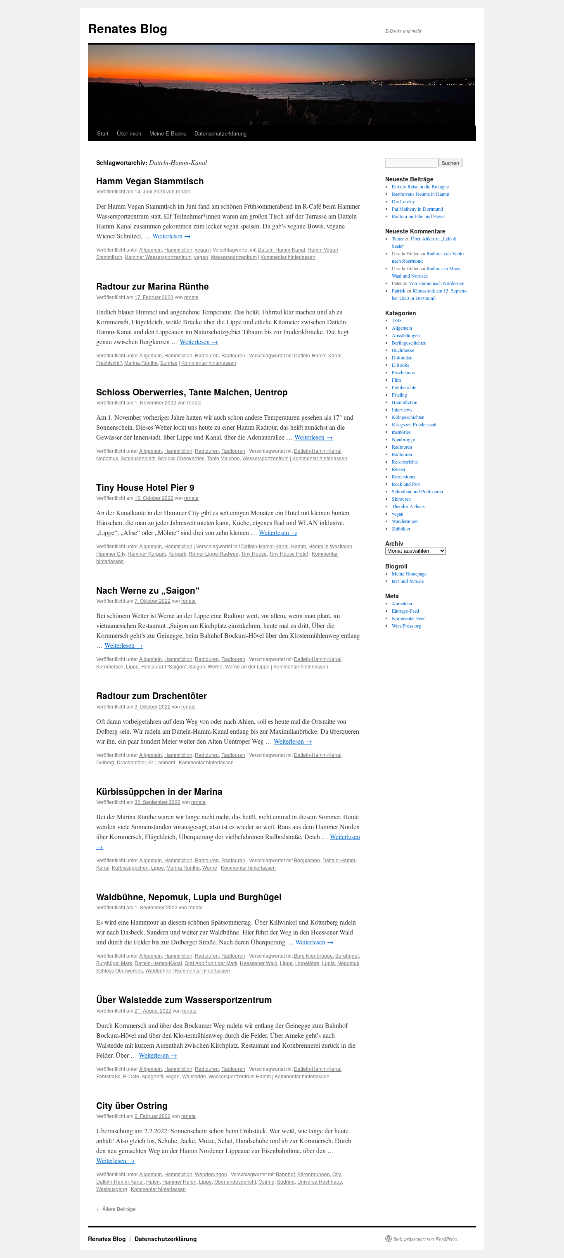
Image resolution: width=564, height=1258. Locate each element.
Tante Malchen (223, 457)
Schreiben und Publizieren (417, 491)
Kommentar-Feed (409, 618)
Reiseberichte (405, 461)
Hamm (298, 545)
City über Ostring (132, 1105)
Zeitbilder (401, 528)
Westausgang (111, 1188)
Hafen (153, 1181)
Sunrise (169, 362)
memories (401, 431)
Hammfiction (178, 249)
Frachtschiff (109, 362)
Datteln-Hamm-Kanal (281, 249)
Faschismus (403, 372)
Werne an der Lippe (247, 666)
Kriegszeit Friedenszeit (414, 424)
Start (103, 133)
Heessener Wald (258, 962)
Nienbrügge (403, 439)
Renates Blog (127, 28)
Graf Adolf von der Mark (211, 962)
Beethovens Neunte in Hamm (420, 193)
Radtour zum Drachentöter (151, 695)
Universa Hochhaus (319, 1181)
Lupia (328, 962)
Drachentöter (131, 762)
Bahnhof (285, 1173)
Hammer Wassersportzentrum (158, 256)
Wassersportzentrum (234, 256)
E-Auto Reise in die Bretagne (420, 186)
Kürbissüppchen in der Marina (159, 791)
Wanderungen (211, 1173)
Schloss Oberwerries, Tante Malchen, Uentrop (192, 391)
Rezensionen (404, 476)
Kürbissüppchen (130, 867)
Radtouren (207, 355)
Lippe (132, 666)
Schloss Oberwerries (181, 457)
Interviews (402, 409)
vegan (202, 249)
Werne (215, 666)
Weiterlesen (171, 235)
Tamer (398, 238)
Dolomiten (402, 357)
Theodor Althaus (408, 506)
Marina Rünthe (141, 362)
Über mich (129, 133)
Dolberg (105, 762)
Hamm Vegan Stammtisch (150, 180)
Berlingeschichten (409, 342)
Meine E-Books (167, 133)
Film (396, 379)
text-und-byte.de (408, 581)
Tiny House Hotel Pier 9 (145, 487)
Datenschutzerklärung (220, 133)
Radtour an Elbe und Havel (418, 216)
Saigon (197, 666)
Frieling (399, 394)
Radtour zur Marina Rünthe (152, 286)
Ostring (266, 1181)
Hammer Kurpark (147, 553)
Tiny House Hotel (288, 553)
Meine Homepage (409, 573)
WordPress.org (406, 625)
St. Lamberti (161, 762)
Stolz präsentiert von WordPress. (425, 1238)
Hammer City (110, 553)
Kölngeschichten (408, 417)
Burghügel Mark (114, 962)
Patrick (398, 290)
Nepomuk (107, 457)
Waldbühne (158, 970)
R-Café (131, 1076)
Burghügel (347, 955)
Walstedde (194, 1076)
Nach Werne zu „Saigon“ (148, 590)
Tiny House (254, 553)
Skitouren (401, 498)
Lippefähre (307, 962)
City (336, 1173)
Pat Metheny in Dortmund (417, 208)
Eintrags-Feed (405, 610)
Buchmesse (403, 350)
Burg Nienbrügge (313, 955)
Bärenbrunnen (313, 1173)
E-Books (400, 364)
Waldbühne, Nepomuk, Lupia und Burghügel (189, 896)
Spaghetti (152, 1076)
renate (183, 191)
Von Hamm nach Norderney (436, 283)
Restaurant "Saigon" (164, 666)
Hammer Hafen (179, 1181)
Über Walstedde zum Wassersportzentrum (184, 999)
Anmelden (402, 603)
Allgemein (150, 249)
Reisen (398, 469)
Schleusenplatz (138, 457)
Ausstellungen (406, 335)
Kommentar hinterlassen (288, 256)
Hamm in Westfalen (330, 545)
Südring (286, 1181)
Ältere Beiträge (116, 1208)
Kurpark (177, 553)
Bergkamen (307, 859)
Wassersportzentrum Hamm (240, 1076)
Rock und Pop (406, 483)
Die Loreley (403, 201)
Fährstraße (108, 1076)
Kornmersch (109, 666)
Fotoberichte (404, 387)
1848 (397, 320)
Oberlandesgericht (235, 1181)
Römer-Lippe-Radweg (214, 553)
